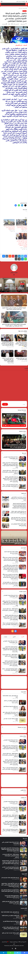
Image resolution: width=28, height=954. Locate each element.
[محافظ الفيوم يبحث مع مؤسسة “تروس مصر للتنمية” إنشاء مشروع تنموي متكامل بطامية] (23, 891)
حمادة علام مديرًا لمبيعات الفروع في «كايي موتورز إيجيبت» (11, 457)
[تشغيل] (24, 425)
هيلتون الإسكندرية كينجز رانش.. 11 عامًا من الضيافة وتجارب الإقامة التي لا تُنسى (10, 485)
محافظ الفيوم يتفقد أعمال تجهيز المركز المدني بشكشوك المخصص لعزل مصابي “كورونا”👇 (21, 344)
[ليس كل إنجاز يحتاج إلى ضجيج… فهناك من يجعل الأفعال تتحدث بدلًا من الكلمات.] (5, 513)
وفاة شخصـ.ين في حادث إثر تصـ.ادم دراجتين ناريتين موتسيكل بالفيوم (9, 227)
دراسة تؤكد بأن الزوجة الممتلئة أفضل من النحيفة (10, 707)
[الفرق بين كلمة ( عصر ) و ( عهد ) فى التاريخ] (22, 720)
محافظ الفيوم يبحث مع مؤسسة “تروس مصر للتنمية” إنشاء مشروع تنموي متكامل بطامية (10, 890)
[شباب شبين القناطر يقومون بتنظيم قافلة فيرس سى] (21, 353)
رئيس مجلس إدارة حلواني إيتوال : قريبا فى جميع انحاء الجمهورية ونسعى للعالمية (10, 713)
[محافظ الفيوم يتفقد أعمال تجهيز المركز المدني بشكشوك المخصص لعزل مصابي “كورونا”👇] (21, 337)
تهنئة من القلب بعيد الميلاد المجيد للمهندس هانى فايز (11, 552)
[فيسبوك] (25, 256)
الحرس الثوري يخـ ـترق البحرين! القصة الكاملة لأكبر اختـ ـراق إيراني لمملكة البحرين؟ (14, 542)
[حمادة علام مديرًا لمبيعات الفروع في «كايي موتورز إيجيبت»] (22, 458)
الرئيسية (24, 8)
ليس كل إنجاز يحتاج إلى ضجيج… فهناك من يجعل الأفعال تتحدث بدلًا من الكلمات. (18, 512)
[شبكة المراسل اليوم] (20, 1)
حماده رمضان (23, 24)
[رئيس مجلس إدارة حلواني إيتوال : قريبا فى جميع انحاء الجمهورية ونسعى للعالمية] (22, 714)
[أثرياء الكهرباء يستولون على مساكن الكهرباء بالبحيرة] (22, 702)
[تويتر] (22, 256)
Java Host (12, 945)
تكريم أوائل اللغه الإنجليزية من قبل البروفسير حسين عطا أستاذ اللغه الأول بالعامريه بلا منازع (7, 344)
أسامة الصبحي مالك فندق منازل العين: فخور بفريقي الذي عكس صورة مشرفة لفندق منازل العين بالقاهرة (18, 519)
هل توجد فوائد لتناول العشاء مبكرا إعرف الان (10, 878)
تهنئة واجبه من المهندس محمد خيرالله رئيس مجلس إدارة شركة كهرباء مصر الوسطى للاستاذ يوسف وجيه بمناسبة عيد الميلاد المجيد (10, 577)
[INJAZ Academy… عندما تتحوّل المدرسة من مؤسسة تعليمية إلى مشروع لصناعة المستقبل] (22, 472)
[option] (14, 285)
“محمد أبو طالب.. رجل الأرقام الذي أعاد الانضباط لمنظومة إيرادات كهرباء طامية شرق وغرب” (10, 583)
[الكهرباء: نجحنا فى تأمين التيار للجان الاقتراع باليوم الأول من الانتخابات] (23, 903)
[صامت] (5, 425)
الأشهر (14, 636)
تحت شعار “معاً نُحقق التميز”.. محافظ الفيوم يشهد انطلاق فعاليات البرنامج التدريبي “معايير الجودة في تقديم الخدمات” (10, 885)
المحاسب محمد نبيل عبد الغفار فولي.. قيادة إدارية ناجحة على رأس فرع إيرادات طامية (18, 498)
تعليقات (5, 636)
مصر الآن (20, 8)
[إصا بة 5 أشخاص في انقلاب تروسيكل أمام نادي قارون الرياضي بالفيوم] (21, 222)
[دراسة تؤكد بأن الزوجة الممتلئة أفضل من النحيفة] (22, 708)
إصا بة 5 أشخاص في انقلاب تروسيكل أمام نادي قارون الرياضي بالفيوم (21, 227)
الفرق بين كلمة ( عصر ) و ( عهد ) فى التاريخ (11, 719)
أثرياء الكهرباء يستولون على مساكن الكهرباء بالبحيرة (11, 701)
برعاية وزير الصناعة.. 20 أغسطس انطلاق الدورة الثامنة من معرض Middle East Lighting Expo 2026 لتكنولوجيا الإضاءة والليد (10, 465)
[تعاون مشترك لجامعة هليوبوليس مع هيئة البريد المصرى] (5, 525)
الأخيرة (22, 636)
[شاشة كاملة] (3, 425)
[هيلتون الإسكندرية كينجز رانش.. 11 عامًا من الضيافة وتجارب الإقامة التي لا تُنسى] (22, 486)
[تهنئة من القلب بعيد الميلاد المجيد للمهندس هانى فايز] (22, 553)
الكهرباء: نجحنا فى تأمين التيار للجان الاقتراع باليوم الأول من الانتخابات (10, 902)
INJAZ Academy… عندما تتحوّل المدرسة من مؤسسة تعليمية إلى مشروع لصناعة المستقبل (10, 472)
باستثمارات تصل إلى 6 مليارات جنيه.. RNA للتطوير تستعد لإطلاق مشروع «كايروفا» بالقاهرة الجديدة (7, 360)
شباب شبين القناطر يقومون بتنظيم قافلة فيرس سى (21, 358)
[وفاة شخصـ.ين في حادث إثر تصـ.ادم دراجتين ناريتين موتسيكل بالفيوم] (9, 222)
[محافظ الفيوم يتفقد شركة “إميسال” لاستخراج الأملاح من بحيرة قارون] (23, 897)
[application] (14, 420)
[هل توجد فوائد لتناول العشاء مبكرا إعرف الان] (23, 879)
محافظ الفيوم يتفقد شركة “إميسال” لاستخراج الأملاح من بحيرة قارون (11, 896)
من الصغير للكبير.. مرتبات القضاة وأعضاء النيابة (10, 696)
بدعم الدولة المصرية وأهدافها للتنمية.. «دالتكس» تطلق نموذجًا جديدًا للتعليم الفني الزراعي (14, 446)
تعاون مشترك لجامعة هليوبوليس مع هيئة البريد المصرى (18, 524)
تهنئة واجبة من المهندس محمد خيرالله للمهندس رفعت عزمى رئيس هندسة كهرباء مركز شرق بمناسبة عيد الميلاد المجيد (10, 560)
